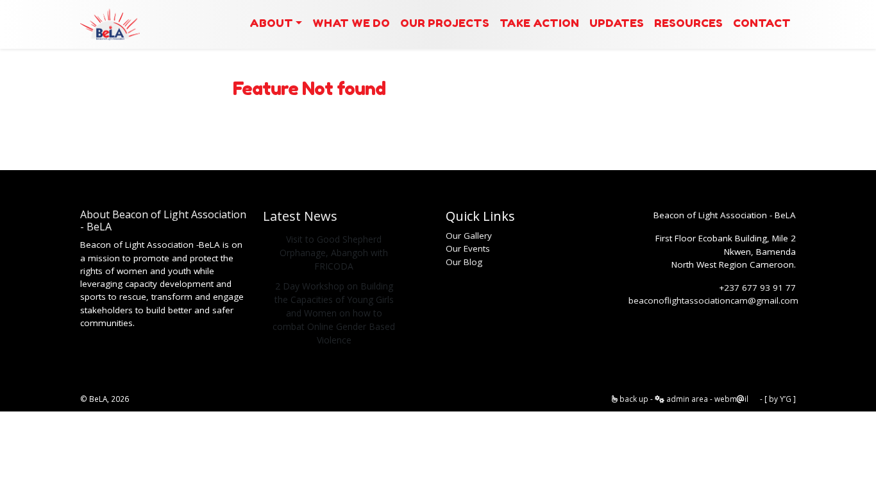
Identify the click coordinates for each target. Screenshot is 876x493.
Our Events (468, 248)
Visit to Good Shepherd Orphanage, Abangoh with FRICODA (334, 252)
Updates (616, 23)
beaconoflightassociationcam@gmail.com (713, 300)
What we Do (351, 23)
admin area (686, 399)
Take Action (539, 23)
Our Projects (444, 23)
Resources (688, 23)
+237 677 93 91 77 (757, 287)
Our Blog (464, 262)
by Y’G (780, 399)
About (271, 23)
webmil (731, 399)
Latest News (300, 216)
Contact (762, 23)
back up (633, 399)
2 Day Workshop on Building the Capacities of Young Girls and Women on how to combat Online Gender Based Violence (334, 313)
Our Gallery (469, 235)
